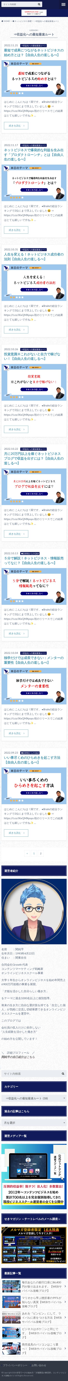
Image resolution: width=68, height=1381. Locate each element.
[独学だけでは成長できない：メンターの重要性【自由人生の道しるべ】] (34, 702)
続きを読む (15, 125)
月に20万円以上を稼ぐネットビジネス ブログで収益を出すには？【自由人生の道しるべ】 (34, 458)
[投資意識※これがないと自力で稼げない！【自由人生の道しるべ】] (34, 398)
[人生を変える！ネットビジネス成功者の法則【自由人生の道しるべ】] (34, 298)
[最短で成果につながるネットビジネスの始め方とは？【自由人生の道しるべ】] (34, 94)
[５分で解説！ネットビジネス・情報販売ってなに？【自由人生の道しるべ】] (34, 602)
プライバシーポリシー (15, 1365)
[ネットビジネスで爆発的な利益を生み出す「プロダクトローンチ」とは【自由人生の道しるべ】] (34, 199)
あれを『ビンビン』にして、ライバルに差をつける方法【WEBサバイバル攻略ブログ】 (42, 1317)
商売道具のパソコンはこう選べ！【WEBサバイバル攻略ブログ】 (42, 1348)
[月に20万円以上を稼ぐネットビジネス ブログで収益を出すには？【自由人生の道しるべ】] (34, 502)
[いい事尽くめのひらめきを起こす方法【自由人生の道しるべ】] (34, 802)
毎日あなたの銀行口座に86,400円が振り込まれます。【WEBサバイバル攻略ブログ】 (42, 1286)
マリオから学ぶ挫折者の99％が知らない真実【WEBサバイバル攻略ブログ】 (42, 1302)
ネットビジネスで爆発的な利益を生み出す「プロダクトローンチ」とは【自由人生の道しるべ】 (34, 154)
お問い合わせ (39, 1365)
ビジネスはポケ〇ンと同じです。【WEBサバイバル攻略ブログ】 (42, 1333)
